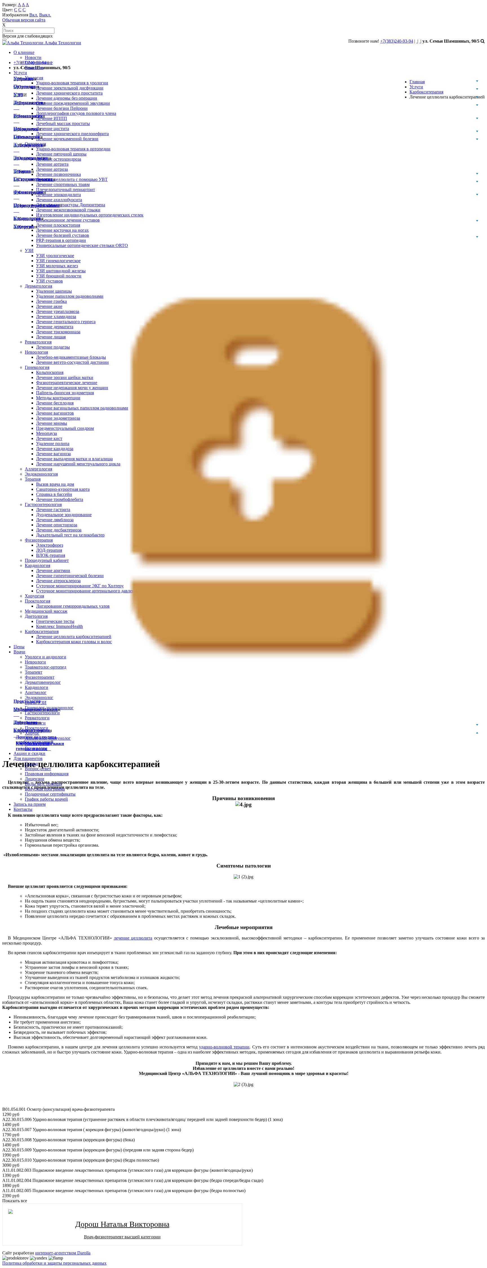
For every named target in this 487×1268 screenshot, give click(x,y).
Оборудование (39, 62)
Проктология (27, 701)
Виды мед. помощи (43, 783)
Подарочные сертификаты (50, 794)
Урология (23, 78)
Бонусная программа (45, 789)
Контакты (23, 809)
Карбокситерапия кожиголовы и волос (40, 746)
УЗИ (18, 94)
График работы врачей (46, 799)
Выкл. (45, 14)
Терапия (22, 171)
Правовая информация (46, 773)
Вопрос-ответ (38, 768)
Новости (33, 57)
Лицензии (34, 778)
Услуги (20, 72)
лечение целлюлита (133, 938)
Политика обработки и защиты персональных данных (54, 1263)
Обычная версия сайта (23, 19)
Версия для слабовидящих (27, 36)
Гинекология (27, 136)
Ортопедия (25, 86)
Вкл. (33, 14)
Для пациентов (28, 758)
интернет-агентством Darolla (62, 1253)
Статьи (31, 763)
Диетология (25, 722)
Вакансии (34, 67)
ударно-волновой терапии (224, 1046)
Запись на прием (30, 804)
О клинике (24, 52)
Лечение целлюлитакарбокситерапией (37, 739)
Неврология (26, 128)
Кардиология (27, 218)
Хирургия (24, 226)
